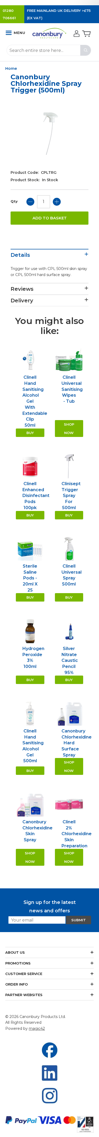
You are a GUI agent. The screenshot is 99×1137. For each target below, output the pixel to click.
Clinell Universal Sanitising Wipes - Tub (72, 389)
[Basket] (86, 34)
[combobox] (49, 50)
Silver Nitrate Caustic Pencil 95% (70, 660)
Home (11, 68)
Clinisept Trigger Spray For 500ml (71, 495)
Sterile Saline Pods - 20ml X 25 (30, 578)
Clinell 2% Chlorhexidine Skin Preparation (77, 833)
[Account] (76, 34)
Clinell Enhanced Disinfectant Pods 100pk (35, 495)
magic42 (37, 1028)
